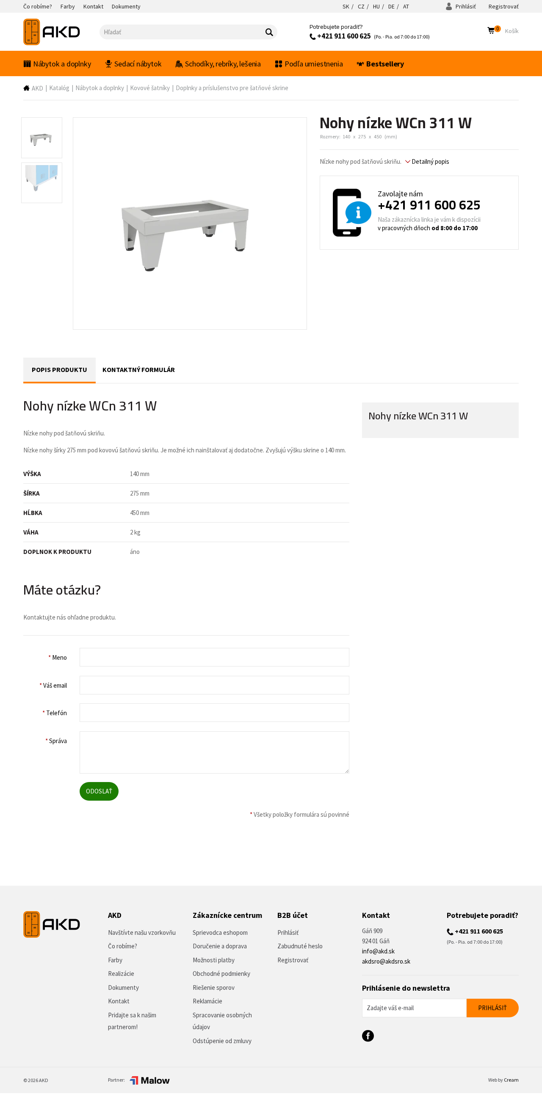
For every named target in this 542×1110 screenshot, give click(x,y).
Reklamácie (207, 1001)
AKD (37, 88)
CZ (361, 6)
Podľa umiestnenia (314, 64)
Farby (115, 960)
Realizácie (121, 974)
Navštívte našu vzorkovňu (142, 932)
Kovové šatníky (150, 88)
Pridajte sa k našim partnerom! (132, 1021)
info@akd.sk (378, 951)
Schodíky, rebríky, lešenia (223, 64)
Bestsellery (385, 64)
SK (346, 6)
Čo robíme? (122, 946)
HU (376, 6)
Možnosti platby (214, 960)
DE (391, 6)
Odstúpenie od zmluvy (222, 1041)
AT (406, 6)
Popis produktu (59, 369)
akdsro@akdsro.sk (386, 961)
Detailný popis (429, 161)
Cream (511, 1080)
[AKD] (61, 32)
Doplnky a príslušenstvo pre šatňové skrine (232, 88)
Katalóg (59, 88)
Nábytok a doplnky (62, 64)
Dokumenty (123, 987)
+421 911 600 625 (343, 36)
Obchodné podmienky (221, 974)
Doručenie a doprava (220, 946)
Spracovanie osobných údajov (222, 1021)
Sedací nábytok (137, 64)
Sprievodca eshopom (220, 932)
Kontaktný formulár (138, 369)
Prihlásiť (465, 6)
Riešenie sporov (214, 987)
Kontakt (119, 1001)
